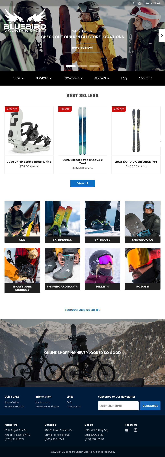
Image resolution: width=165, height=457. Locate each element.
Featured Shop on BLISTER (82, 310)
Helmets (102, 286)
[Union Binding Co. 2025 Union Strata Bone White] (29, 130)
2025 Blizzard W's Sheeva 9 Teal (83, 161)
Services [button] (42, 78)
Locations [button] (71, 78)
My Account (43, 402)
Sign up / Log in (153, 3)
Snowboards (143, 240)
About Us (145, 78)
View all (82, 183)
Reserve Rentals (14, 406)
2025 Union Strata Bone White (29, 162)
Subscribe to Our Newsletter (116, 396)
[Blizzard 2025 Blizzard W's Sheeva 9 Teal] (82, 130)
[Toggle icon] (134, 3)
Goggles (143, 286)
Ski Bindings (62, 240)
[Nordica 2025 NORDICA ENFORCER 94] (136, 130)
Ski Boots (102, 240)
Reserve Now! (82, 48)
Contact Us (74, 406)
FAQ (124, 78)
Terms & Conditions (47, 406)
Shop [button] (17, 78)
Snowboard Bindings (22, 288)
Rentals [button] (100, 78)
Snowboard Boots (62, 286)
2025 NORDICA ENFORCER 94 (136, 162)
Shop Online (12, 402)
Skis (22, 240)
